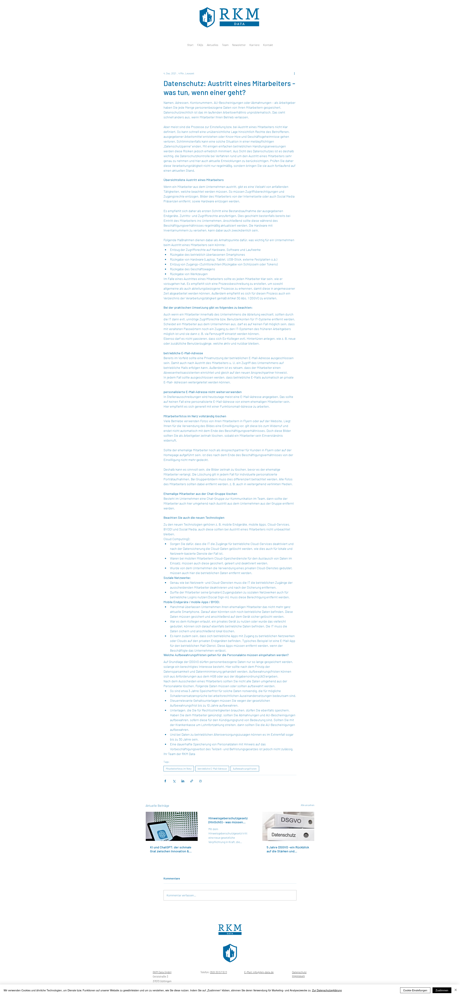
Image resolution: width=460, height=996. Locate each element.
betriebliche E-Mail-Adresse (212, 768)
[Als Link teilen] (191, 781)
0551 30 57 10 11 (218, 972)
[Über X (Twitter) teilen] (174, 781)
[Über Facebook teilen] (165, 781)
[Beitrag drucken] (200, 781)
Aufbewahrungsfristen (245, 768)
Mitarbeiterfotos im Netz (179, 768)
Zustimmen (442, 990)
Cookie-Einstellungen (415, 990)
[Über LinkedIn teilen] (183, 781)
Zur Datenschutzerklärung (327, 990)
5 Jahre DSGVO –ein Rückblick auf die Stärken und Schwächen (288, 849)
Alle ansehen (307, 805)
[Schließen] (456, 990)
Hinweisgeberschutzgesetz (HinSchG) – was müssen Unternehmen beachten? (228, 820)
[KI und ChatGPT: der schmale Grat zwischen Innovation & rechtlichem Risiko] (172, 826)
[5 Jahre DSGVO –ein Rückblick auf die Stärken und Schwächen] (288, 826)
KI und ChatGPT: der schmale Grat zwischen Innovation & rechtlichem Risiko (170, 849)
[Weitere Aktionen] (294, 73)
